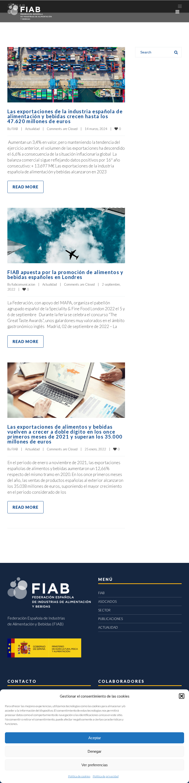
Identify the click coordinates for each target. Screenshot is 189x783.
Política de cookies (79, 776)
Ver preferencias (94, 765)
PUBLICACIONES (110, 619)
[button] (181, 696)
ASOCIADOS (107, 602)
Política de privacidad (106, 776)
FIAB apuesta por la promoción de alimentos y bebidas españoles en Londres (65, 274)
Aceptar (94, 738)
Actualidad (32, 129)
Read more (25, 186)
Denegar (94, 751)
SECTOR (104, 610)
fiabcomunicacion (23, 284)
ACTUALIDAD (108, 627)
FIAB (15, 129)
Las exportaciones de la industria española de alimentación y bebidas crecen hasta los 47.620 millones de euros (65, 116)
